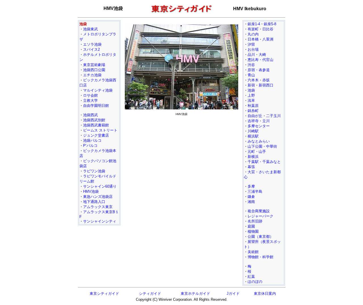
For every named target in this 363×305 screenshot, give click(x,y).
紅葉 (251, 276)
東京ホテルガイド (195, 293)
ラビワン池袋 (94, 171)
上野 (251, 95)
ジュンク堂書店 (96, 135)
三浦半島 (255, 191)
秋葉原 (253, 105)
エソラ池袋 (92, 44)
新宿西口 (266, 85)
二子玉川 (273, 116)
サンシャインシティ (99, 221)
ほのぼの (255, 281)
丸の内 (253, 34)
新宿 (251, 85)
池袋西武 (90, 115)
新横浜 (253, 156)
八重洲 (267, 39)
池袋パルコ (92, 140)
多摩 (251, 186)
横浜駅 (253, 136)
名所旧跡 (255, 221)
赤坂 (266, 80)
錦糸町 (253, 111)
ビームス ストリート (100, 130)
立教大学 (90, 100)
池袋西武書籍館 (96, 125)
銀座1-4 (254, 24)
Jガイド (233, 293)
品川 (251, 54)
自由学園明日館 (96, 105)
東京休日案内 (265, 293)
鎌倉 (251, 196)
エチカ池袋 (92, 75)
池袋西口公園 (94, 70)
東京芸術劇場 (94, 65)
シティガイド (150, 293)
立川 (266, 121)
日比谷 (267, 29)
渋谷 (251, 65)
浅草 (251, 100)
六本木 (253, 80)
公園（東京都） (260, 236)
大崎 (262, 54)
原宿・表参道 (259, 70)
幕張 (251, 167)
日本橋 (253, 39)
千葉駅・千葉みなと (264, 162)
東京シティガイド (104, 293)
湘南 (251, 202)
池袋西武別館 (94, 120)
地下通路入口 (94, 202)
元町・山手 (257, 151)
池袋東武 (90, 29)
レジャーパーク (260, 216)
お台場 (253, 49)
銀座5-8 (270, 24)
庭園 (251, 226)
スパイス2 (91, 49)
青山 (251, 75)
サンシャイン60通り (100, 186)
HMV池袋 (91, 191)
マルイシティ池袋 (98, 90)
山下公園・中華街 (262, 146)
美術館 (253, 252)
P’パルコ (90, 145)
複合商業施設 (259, 211)
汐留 (251, 44)
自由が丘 (255, 116)
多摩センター (259, 126)
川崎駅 (253, 131)
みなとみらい (259, 141)
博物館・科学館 (260, 257)
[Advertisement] (181, 157)
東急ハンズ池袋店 (98, 196)
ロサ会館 (90, 95)
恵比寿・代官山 (260, 60)
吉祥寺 (253, 121)
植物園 (253, 231)
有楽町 (253, 29)
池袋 (251, 90)
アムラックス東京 (98, 207)
